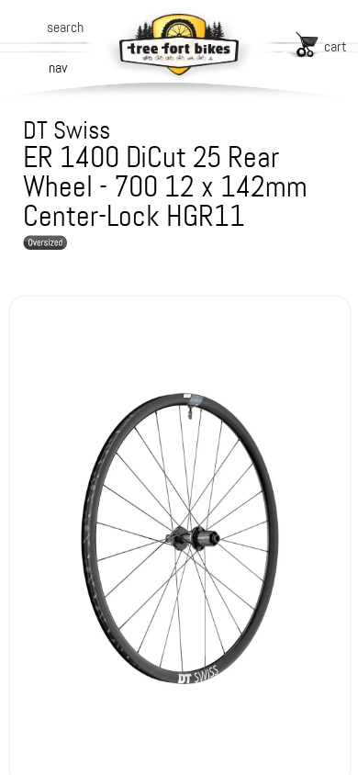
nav (58, 67)
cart (335, 46)
